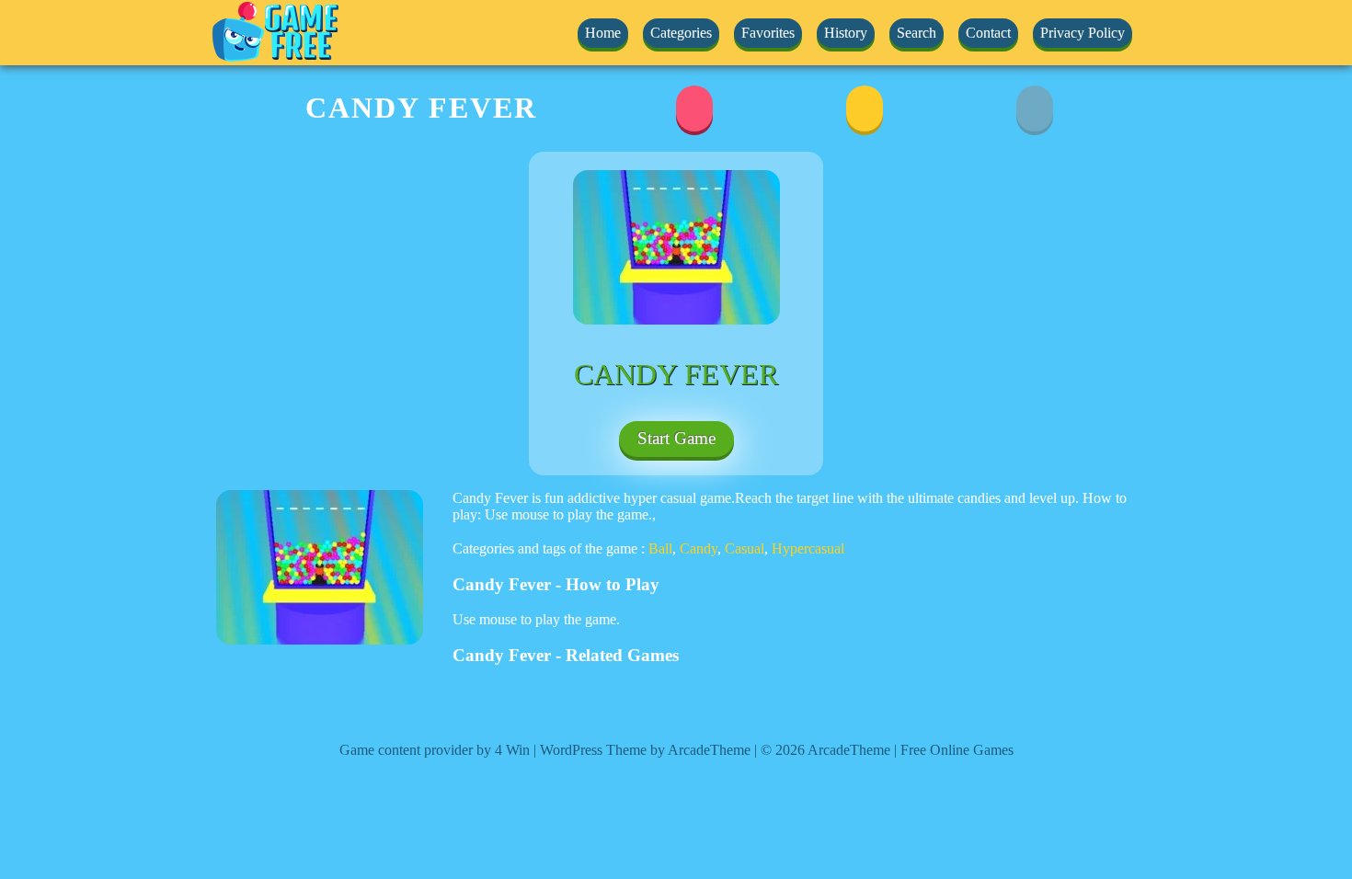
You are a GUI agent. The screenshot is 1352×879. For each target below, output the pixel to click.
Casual (744, 548)
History (845, 32)
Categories (681, 32)
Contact (988, 32)
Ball (660, 548)
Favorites (768, 32)
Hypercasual (808, 548)
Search (916, 32)
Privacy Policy (1082, 32)
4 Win (512, 750)
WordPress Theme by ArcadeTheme (645, 750)
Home (603, 32)
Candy (698, 548)
